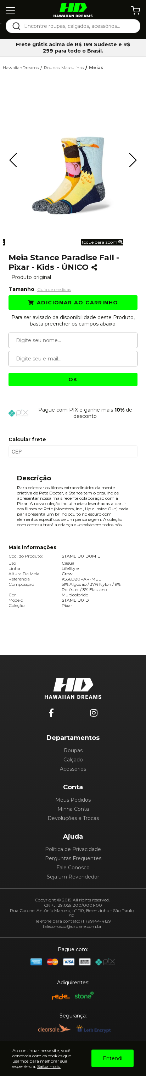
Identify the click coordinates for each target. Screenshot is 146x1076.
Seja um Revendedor (73, 877)
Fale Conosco (73, 867)
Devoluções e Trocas (73, 818)
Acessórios (73, 769)
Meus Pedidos (73, 800)
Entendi (112, 1058)
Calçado (73, 759)
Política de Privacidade (73, 849)
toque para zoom (100, 242)
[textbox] (77, 26)
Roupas (73, 750)
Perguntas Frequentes (73, 858)
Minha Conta (73, 809)
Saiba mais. (49, 1066)
